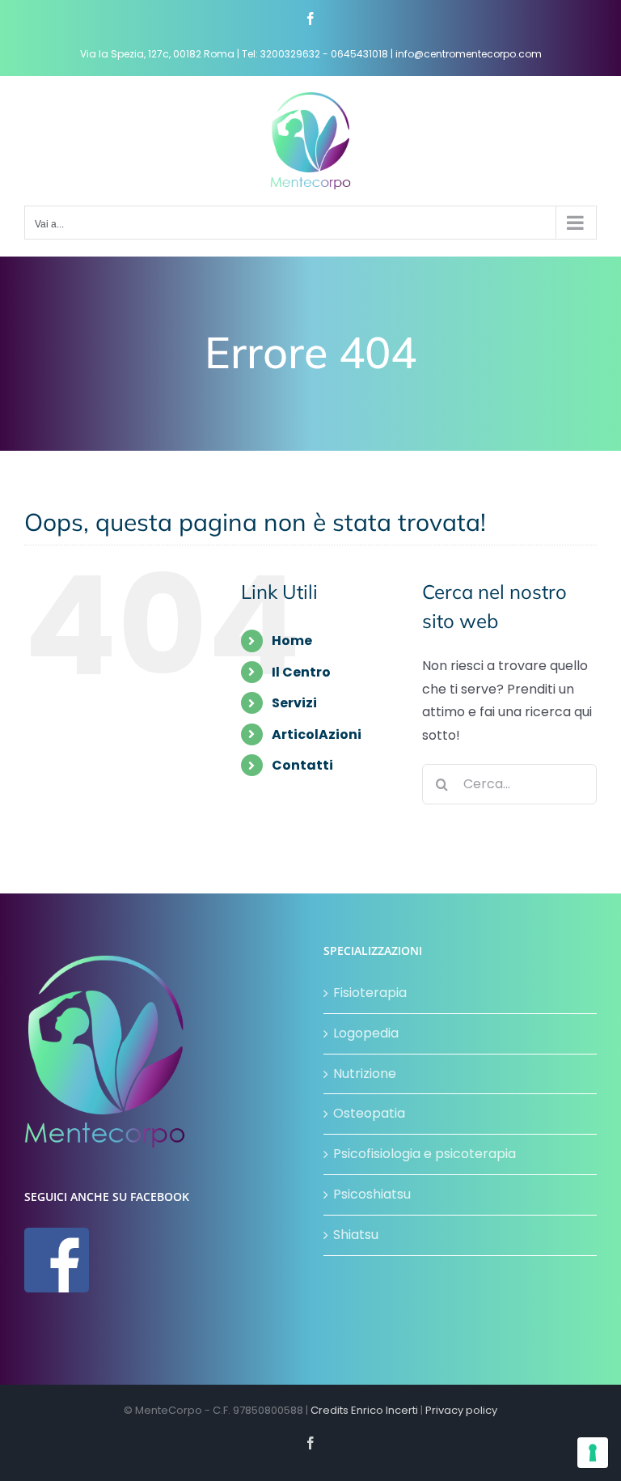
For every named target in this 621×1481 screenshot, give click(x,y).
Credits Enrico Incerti (364, 1410)
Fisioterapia (370, 992)
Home (292, 640)
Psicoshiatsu (372, 1194)
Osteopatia (369, 1113)
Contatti (302, 765)
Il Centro (301, 672)
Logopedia (366, 1033)
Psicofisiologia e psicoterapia (424, 1153)
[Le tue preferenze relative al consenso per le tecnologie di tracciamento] (592, 1452)
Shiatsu (355, 1234)
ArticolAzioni (316, 734)
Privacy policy (461, 1410)
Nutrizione (364, 1073)
